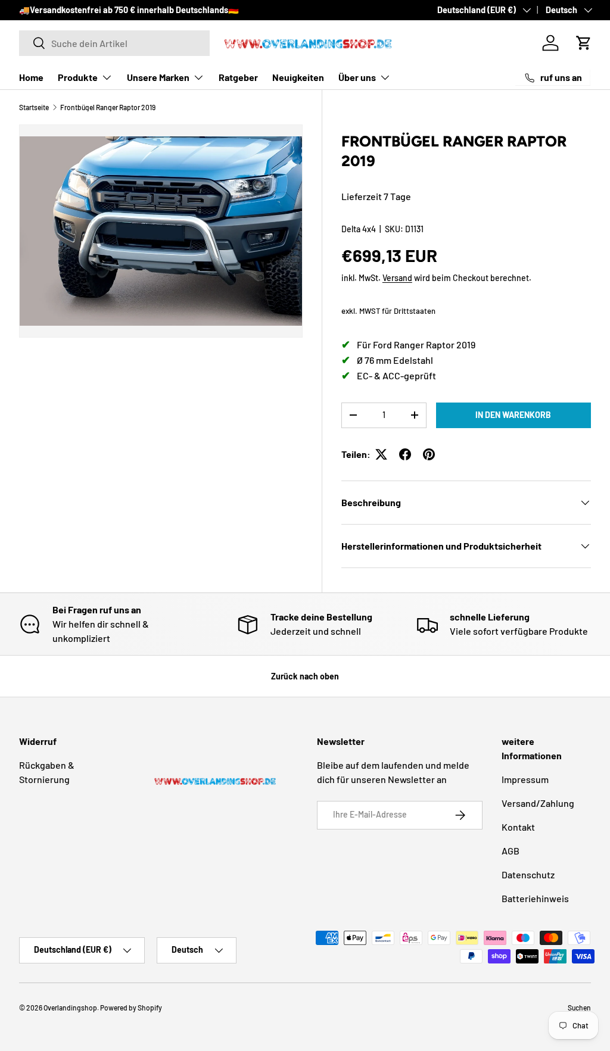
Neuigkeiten (298, 77)
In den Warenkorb (513, 415)
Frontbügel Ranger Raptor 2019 (107, 107)
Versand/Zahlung (538, 803)
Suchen (579, 1007)
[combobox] (114, 43)
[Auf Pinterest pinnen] (429, 454)
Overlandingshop (70, 1007)
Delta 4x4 (358, 229)
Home (31, 77)
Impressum (525, 779)
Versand (397, 278)
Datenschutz (528, 874)
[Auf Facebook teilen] (405, 454)
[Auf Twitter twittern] (381, 454)
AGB (510, 850)
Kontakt (518, 826)
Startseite (34, 107)
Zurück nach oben (305, 676)
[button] (584, 43)
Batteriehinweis (535, 898)
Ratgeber (238, 77)
